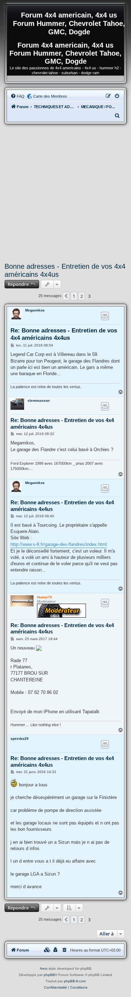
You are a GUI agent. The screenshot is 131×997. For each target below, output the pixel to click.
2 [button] (81, 296)
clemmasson (39, 400)
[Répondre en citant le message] (105, 316)
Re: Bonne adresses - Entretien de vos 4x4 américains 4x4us (63, 334)
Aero (44, 968)
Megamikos (35, 310)
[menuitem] (17, 96)
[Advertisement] (65, 193)
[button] (66, 296)
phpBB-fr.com (75, 981)
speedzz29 (19, 738)
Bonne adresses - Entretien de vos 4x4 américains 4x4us (65, 270)
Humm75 (44, 597)
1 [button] (74, 296)
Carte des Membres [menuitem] (50, 96)
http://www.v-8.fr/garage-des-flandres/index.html (58, 544)
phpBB (49, 975)
